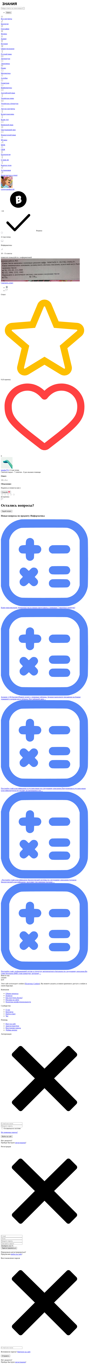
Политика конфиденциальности (18, 1002)
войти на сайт (16, 1254)
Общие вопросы (12, 994)
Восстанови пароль (13, 1028)
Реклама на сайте (12, 1000)
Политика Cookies (32, 984)
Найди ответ (11, 1014)
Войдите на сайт (23, 1352)
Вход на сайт (11, 1024)
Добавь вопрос (11, 1030)
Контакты (9, 1012)
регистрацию (20, 1143)
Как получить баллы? (14, 998)
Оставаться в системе (12, 1128)
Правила (9, 996)
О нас (8, 1010)
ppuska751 (5, 470)
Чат (7, 1016)
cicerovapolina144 (7, 189)
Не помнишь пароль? (9, 1132)
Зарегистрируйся (12, 1026)
